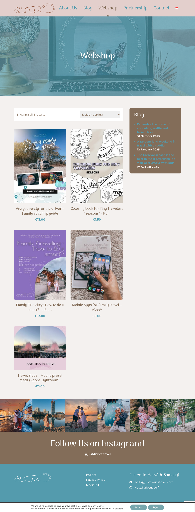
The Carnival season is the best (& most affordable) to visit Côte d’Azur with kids (156, 159)
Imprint (91, 474)
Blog (87, 8)
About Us (68, 8)
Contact (161, 8)
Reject (156, 507)
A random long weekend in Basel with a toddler (156, 143)
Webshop (107, 8)
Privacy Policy (95, 480)
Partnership (135, 8)
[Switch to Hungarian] (177, 8)
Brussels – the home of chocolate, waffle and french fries (153, 128)
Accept (138, 507)
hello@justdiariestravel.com (154, 482)
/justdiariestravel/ (147, 487)
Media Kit (92, 485)
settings (119, 508)
